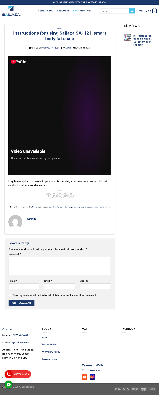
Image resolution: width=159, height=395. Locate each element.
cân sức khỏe (65, 206)
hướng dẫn (85, 206)
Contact (85, 11)
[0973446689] (8, 377)
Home (41, 11)
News (75, 11)
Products (63, 11)
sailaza (94, 206)
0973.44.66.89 (20, 335)
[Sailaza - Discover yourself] (17, 11)
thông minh (104, 206)
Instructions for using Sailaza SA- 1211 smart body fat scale (143, 40)
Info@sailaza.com (18, 342)
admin (69, 48)
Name (13, 280)
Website (84, 280)
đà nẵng (76, 206)
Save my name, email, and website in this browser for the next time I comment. (54, 295)
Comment (15, 253)
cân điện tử (54, 206)
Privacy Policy (49, 358)
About (51, 11)
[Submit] (132, 10)
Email (48, 280)
